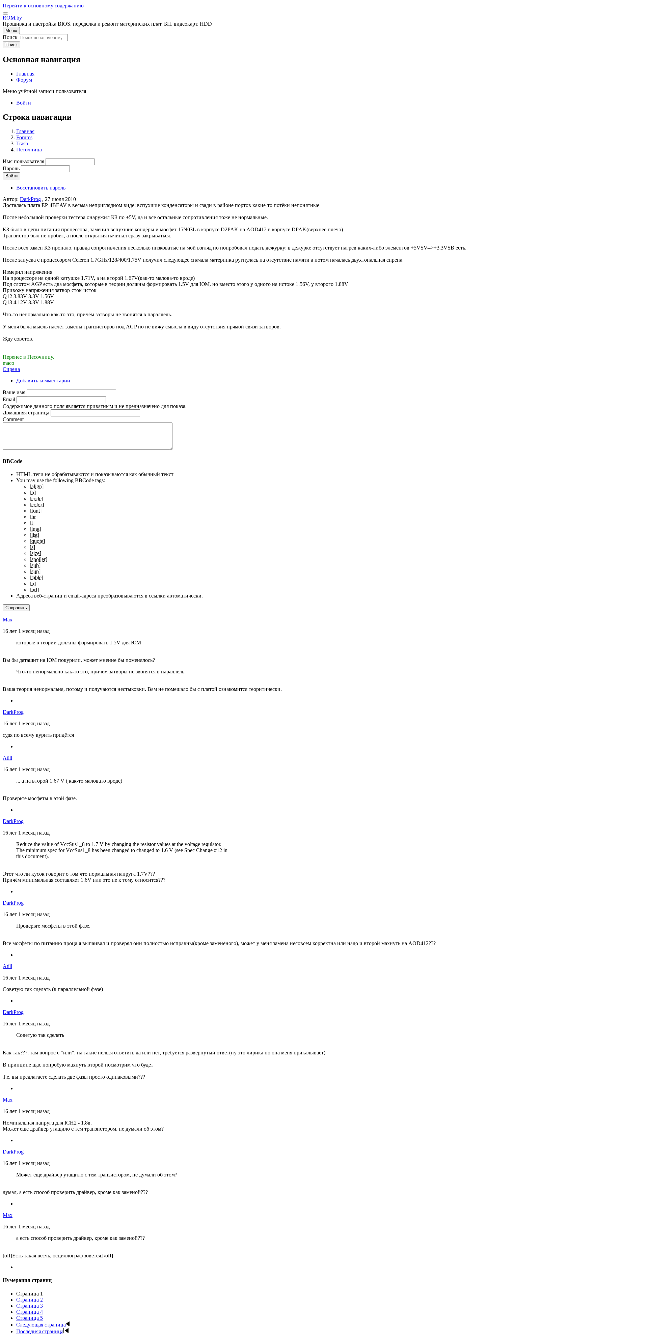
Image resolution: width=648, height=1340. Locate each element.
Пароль (11, 168)
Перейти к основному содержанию (43, 5)
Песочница (29, 149)
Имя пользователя (23, 161)
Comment (13, 419)
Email (9, 399)
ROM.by (12, 18)
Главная (25, 131)
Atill (7, 758)
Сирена (11, 369)
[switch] (5, 13)
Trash (22, 143)
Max (7, 619)
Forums (24, 137)
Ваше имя (14, 392)
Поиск (10, 37)
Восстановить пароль (40, 188)
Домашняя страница (26, 412)
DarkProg (30, 199)
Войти (23, 103)
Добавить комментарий (43, 380)
